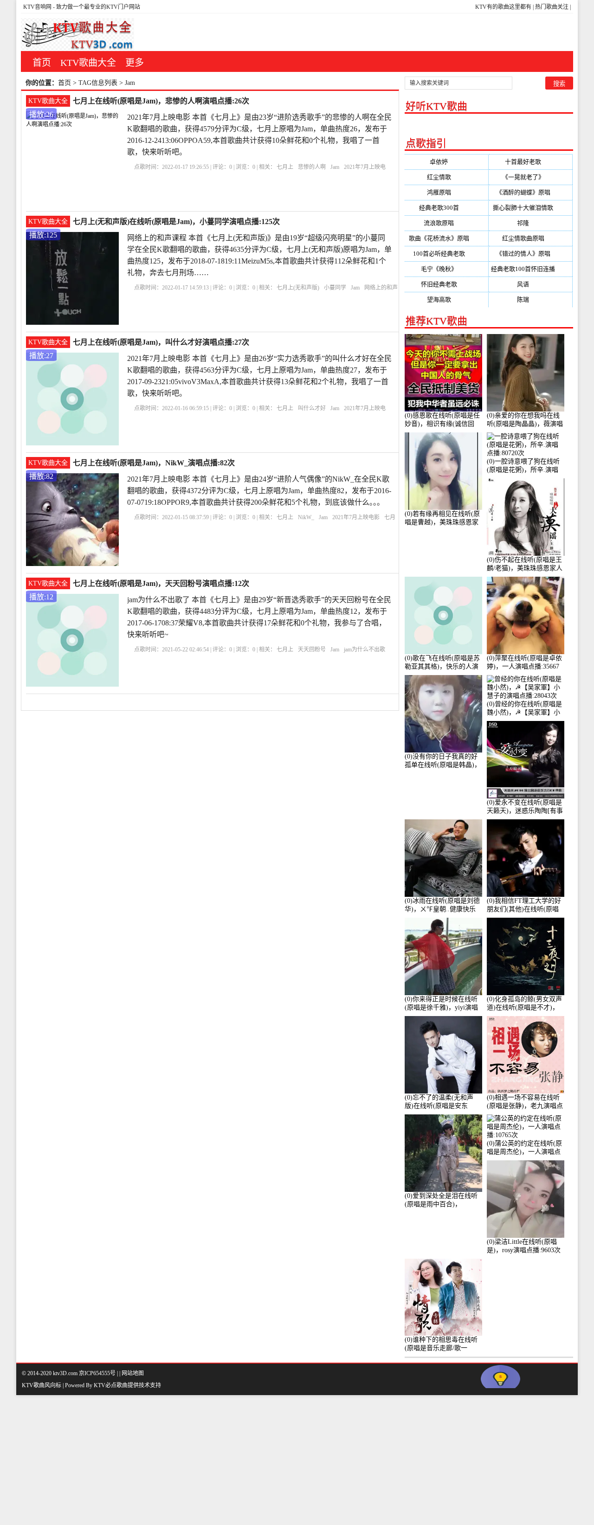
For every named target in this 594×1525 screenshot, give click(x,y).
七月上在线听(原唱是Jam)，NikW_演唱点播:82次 (154, 463)
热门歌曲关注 (551, 7)
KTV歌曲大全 (88, 63)
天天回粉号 (312, 649)
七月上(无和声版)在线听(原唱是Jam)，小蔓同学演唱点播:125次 (176, 221)
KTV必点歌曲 (111, 1385)
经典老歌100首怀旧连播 (530, 268)
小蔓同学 (335, 287)
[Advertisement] (278, 1460)
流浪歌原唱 (446, 222)
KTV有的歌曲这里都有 (503, 7)
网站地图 (133, 1373)
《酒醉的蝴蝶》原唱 (530, 192)
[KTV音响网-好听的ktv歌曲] (77, 34)
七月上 (285, 167)
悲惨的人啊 (312, 167)
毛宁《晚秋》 (446, 268)
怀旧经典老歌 (446, 284)
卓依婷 (446, 161)
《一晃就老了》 (530, 177)
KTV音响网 (37, 7)
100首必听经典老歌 (446, 253)
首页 (41, 63)
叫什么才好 (312, 408)
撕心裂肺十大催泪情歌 (530, 207)
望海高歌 (446, 299)
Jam (334, 167)
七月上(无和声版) (298, 287)
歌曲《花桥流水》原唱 (446, 238)
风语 (530, 284)
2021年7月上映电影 (356, 517)
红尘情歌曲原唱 (530, 238)
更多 (134, 63)
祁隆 (530, 222)
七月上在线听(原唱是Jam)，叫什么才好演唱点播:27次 (161, 342)
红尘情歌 (446, 177)
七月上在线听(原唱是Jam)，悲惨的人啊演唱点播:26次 (161, 101)
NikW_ (306, 517)
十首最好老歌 (530, 161)
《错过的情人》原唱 (530, 253)
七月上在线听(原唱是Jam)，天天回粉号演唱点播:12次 (161, 583)
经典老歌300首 (446, 207)
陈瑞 (530, 299)
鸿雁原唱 (446, 192)
